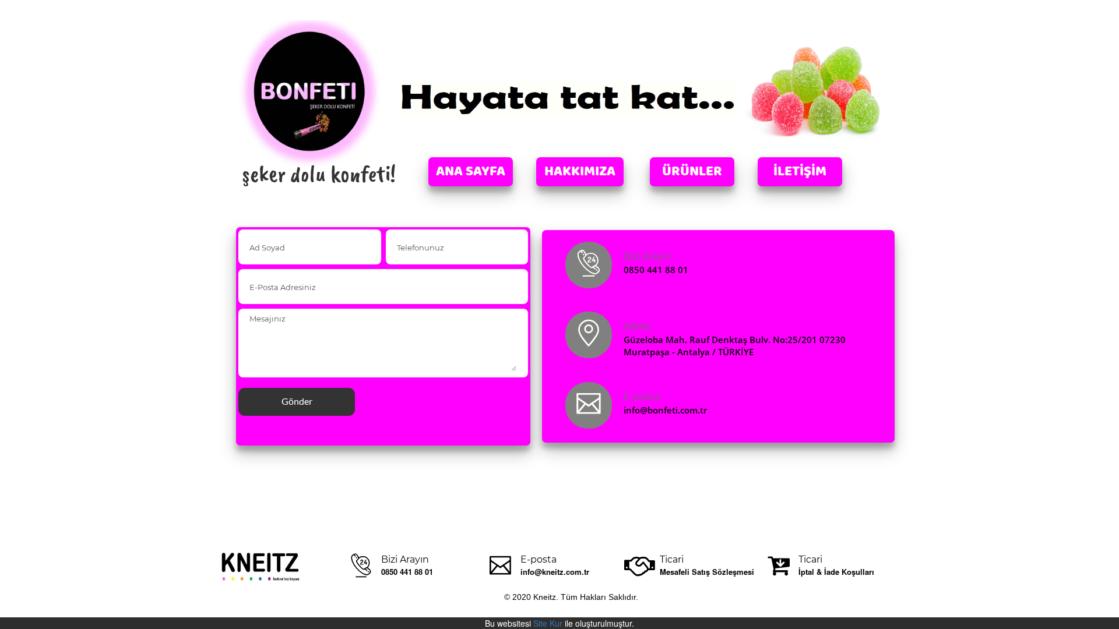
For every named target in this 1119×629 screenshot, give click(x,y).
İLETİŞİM (799, 172)
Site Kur (547, 623)
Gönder (296, 401)
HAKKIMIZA (579, 172)
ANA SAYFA (470, 172)
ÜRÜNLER (692, 172)
